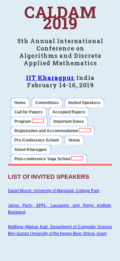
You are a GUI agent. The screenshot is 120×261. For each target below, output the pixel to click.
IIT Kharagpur (49, 78)
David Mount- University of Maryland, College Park (53, 190)
